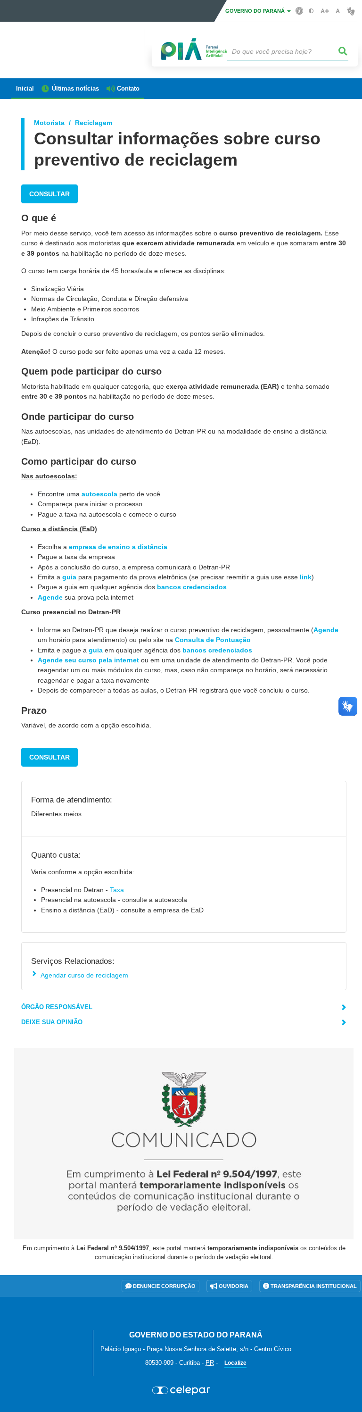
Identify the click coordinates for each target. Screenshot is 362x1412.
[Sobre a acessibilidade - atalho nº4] (300, 10)
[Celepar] (181, 1390)
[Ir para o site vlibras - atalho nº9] (351, 11)
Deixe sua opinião (51, 1022)
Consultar (49, 194)
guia (69, 577)
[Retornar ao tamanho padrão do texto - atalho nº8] (337, 11)
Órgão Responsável (56, 1007)
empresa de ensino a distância (118, 547)
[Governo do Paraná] (48, 1323)
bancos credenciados (192, 587)
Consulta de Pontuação (213, 639)
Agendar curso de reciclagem (84, 975)
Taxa (117, 890)
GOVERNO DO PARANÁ (255, 11)
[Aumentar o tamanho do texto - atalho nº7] (324, 11)
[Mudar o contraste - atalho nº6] (311, 11)
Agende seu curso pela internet (88, 660)
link (306, 577)
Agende (50, 597)
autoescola (99, 494)
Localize (235, 1363)
